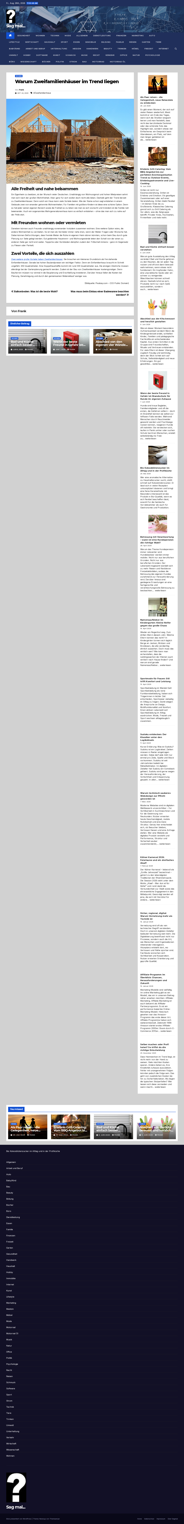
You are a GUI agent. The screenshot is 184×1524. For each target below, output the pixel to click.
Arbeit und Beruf (35, 49)
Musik (84, 55)
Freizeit (148, 49)
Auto (152, 35)
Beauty (108, 49)
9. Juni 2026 (104, 1135)
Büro (12, 62)
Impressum (161, 1519)
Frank (21, 90)
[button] (176, 48)
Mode (68, 35)
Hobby (27, 55)
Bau (84, 62)
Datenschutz (149, 1519)
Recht (96, 55)
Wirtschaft (32, 42)
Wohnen (40, 35)
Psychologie (152, 55)
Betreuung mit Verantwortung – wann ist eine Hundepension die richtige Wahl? (157, 540)
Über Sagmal (173, 1519)
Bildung (106, 42)
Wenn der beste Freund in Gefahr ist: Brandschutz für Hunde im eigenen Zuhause (155, 396)
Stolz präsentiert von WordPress (19, 1519)
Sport (64, 42)
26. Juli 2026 (19, 1135)
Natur (136, 55)
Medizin (77, 49)
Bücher (46, 62)
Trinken (122, 49)
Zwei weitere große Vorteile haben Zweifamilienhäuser (37, 259)
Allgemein (82, 35)
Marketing (138, 35)
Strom (73, 62)
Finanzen (121, 35)
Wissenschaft (28, 62)
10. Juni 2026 (62, 1135)
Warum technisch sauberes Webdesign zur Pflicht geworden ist (155, 796)
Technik (54, 35)
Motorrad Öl (118, 62)
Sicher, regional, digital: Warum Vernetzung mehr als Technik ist (156, 916)
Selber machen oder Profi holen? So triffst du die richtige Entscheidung (154, 1047)
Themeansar (55, 1519)
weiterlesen (150, 139)
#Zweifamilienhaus (42, 93)
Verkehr (110, 55)
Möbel (135, 49)
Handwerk (92, 49)
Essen (76, 42)
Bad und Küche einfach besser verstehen (22, 345)
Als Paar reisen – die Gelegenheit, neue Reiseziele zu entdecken (156, 100)
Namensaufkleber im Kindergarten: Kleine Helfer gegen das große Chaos (155, 623)
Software (42, 55)
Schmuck (71, 55)
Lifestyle (14, 42)
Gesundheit (23, 35)
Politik (60, 62)
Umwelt (13, 55)
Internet (164, 49)
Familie (120, 42)
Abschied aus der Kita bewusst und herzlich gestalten (155, 1130)
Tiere (158, 42)
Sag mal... (15, 25)
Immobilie (90, 42)
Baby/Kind (14, 49)
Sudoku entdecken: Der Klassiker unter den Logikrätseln (153, 737)
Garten (146, 42)
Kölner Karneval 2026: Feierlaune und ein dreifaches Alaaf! (157, 860)
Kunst (56, 55)
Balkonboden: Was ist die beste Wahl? (36, 291)
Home (139, 1519)
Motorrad (98, 62)
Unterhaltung (59, 49)
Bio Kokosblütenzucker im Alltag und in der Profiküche (33, 1151)
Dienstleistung (102, 35)
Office (123, 55)
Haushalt (49, 42)
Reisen (132, 42)
